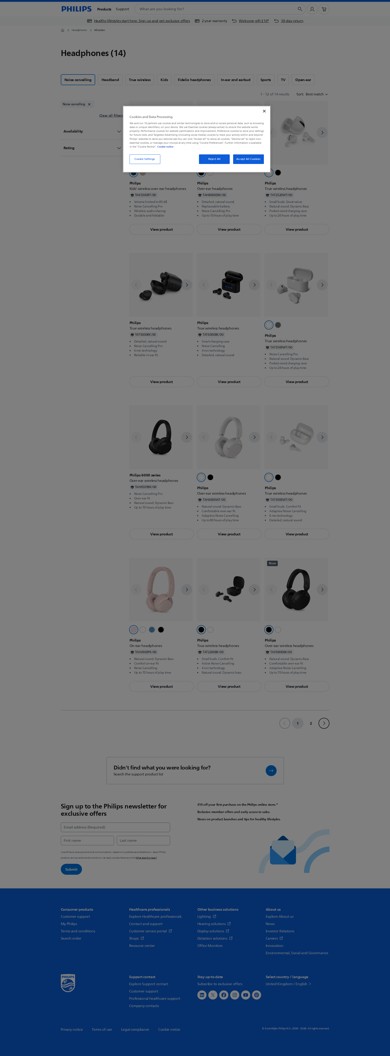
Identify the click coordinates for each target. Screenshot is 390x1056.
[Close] (264, 111)
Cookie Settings (145, 159)
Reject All (214, 159)
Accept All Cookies (248, 159)
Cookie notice (165, 146)
